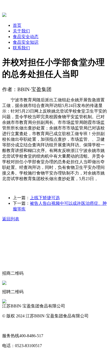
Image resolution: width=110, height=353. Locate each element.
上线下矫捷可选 (45, 197)
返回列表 (10, 219)
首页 (17, 25)
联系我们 (21, 48)
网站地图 (10, 326)
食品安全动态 (25, 36)
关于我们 (21, 31)
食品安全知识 (25, 42)
